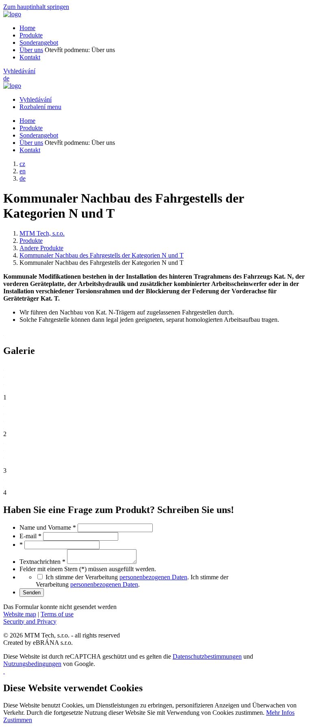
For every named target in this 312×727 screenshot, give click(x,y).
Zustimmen (17, 719)
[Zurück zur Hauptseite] (12, 14)
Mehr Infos (280, 712)
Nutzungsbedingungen (32, 663)
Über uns (31, 49)
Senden (32, 592)
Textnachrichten (42, 561)
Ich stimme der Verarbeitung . (132, 581)
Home (27, 27)
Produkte (31, 35)
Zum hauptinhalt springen (36, 6)
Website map (19, 614)
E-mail (30, 536)
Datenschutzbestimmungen (207, 656)
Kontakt (30, 57)
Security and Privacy (29, 621)
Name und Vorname (48, 527)
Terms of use (57, 614)
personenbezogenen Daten (153, 577)
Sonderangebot (39, 42)
